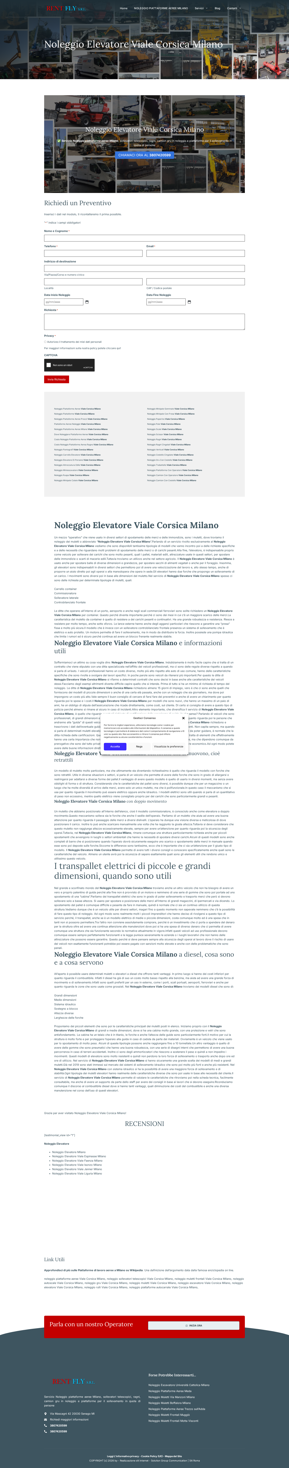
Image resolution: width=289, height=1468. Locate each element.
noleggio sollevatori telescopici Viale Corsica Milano (140, 1278)
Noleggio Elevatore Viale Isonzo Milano (77, 1164)
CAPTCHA (51, 355)
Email (151, 246)
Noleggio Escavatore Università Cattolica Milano (179, 1385)
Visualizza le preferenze (168, 746)
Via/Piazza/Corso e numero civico (64, 274)
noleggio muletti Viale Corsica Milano (152, 1283)
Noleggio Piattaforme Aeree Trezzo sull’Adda (177, 1409)
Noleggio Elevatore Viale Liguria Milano (77, 1173)
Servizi (199, 8)
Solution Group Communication (169, 1460)
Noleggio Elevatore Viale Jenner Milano (77, 1169)
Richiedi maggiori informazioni (69, 1419)
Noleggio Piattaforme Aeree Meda (170, 1391)
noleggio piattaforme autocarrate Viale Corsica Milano (163, 1287)
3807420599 (58, 1425)
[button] (183, 718)
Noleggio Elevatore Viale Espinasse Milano (79, 1156)
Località (48, 288)
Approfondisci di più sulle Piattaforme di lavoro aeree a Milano (84, 1270)
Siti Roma (194, 1460)
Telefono (51, 246)
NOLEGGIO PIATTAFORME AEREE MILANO (161, 8)
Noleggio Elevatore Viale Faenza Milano (77, 1160)
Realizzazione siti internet (134, 1460)
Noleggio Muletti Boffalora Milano (170, 1403)
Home (123, 8)
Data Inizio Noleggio (57, 295)
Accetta (115, 746)
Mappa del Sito (173, 1456)
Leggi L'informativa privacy (123, 1456)
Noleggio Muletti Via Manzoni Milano (172, 1397)
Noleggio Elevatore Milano (69, 1152)
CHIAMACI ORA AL (144, 155)
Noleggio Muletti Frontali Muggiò (169, 1414)
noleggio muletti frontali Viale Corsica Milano (203, 1278)
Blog (217, 8)
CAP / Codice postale (159, 288)
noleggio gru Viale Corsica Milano (106, 1283)
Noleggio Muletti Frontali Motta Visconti (173, 1420)
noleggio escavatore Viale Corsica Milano (204, 1283)
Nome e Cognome (57, 231)
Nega (139, 746)
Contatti (232, 8)
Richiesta (51, 310)
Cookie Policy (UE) (152, 1456)
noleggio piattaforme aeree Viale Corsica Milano (74, 1278)
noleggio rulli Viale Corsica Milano (105, 1287)
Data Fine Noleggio (159, 295)
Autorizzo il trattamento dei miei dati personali (74, 341)
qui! (119, 348)
